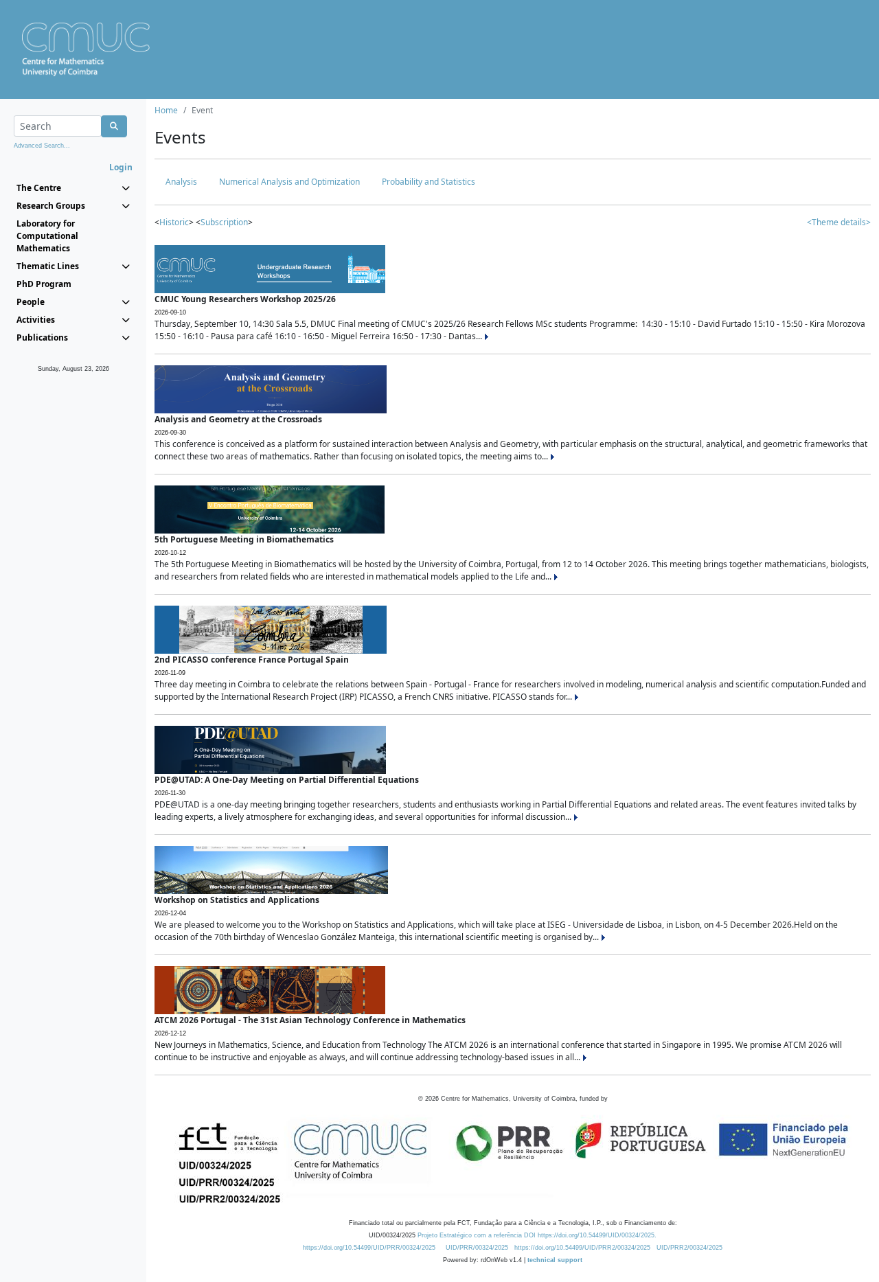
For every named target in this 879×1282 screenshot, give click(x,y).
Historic (174, 222)
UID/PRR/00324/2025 (477, 1247)
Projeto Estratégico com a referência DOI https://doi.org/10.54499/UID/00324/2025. (537, 1235)
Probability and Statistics (428, 181)
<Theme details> (839, 222)
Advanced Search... (42, 145)
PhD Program (43, 284)
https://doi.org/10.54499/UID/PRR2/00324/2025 (582, 1247)
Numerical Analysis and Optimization (289, 181)
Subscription (224, 222)
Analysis (181, 181)
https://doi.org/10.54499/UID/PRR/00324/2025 (369, 1247)
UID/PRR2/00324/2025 (689, 1247)
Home (166, 110)
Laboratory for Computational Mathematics (47, 236)
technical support (554, 1260)
